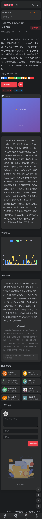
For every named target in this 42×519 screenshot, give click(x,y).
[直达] (19, 373)
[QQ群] (38, 495)
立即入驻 (35, 12)
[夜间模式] (38, 506)
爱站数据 (14, 290)
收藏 (36, 27)
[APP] (38, 489)
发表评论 (33, 443)
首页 (4, 23)
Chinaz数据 (26, 290)
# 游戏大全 (18, 90)
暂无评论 (7, 405)
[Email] (38, 500)
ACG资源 (10, 23)
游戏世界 (17, 23)
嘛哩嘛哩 (28, 166)
